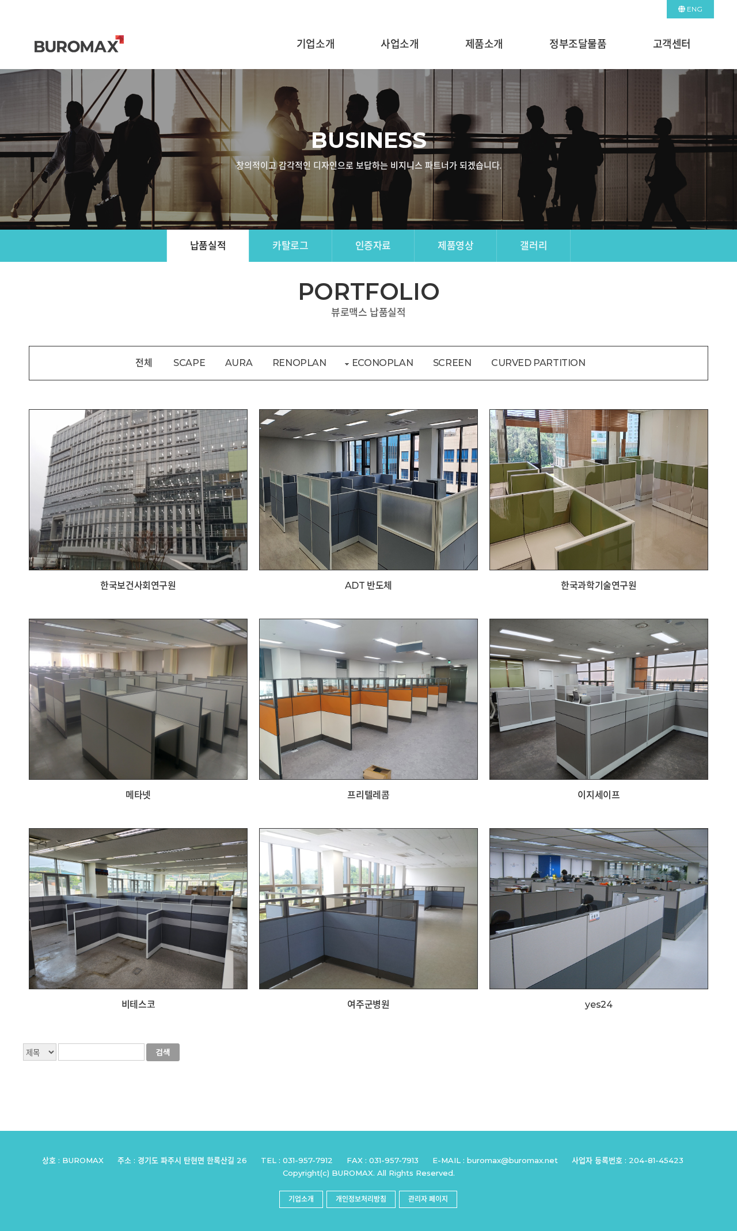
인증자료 (373, 245)
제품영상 (455, 245)
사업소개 (400, 44)
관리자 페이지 (428, 1199)
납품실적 (208, 245)
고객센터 (672, 44)
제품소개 (484, 44)
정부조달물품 (578, 44)
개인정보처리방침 (361, 1199)
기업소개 (316, 44)
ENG (693, 9)
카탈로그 (290, 245)
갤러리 (533, 245)
